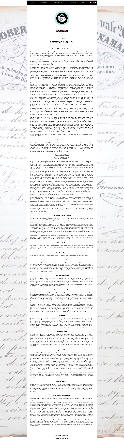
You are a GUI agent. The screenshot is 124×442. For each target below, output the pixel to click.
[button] (44, 2)
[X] (92, 2)
